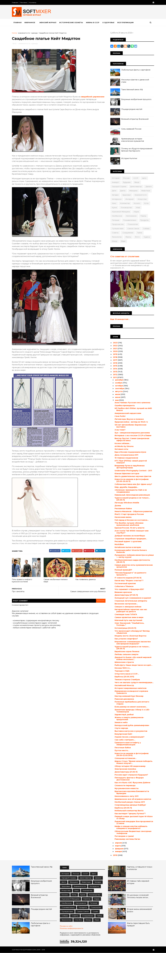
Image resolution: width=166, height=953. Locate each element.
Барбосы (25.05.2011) (124, 677)
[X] (122, 46)
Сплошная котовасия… (125, 758)
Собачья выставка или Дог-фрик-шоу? (133, 484)
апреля (118, 843)
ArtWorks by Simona (124, 446)
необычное (117, 216)
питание (115, 220)
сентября (120, 388)
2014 (115, 369)
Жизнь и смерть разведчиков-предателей (129, 718)
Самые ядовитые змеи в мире (129, 617)
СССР (135, 178)
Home (14, 33)
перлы (143, 216)
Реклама (23, 2)
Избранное (29, 22)
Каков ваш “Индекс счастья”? (129, 580)
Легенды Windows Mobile (127, 503)
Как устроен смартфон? (126, 639)
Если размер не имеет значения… (131, 707)
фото (137, 237)
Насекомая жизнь (123, 517)
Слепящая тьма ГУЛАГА (126, 614)
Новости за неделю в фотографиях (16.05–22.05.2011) (132, 754)
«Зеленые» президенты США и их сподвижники (131, 491)
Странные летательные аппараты (131, 601)
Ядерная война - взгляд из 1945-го (131, 422)
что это (78, 920)
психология (133, 224)
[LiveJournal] (128, 46)
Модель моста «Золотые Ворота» (131, 636)
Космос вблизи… (123, 443)
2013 (115, 372)
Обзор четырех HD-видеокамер (130, 766)
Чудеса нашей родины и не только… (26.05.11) (132, 648)
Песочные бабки (123, 747)
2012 (115, 374)
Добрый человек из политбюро (130, 536)
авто (144, 178)
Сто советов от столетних (124, 256)
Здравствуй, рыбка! (124, 714)
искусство (142, 199)
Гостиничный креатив (125, 583)
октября (119, 386)
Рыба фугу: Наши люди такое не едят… (133, 665)
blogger (100, 600)
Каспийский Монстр (124, 685)
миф (138, 207)
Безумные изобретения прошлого (136, 99)
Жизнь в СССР (92, 22)
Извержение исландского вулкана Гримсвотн (131, 692)
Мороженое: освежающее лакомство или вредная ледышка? (133, 643)
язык (123, 241)
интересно (117, 199)
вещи (137, 182)
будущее (127, 182)
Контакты (32, 2)
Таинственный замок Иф (132, 89)
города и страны (119, 186)
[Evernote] (132, 46)
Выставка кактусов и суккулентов (131, 731)
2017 (115, 360)
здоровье (126, 195)
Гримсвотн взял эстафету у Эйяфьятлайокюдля (128, 744)
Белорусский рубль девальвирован (132, 725)
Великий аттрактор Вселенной (135, 119)
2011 (115, 377)
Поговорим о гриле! (124, 836)
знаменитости (24, 33)
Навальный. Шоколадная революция (132, 495)
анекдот (115, 182)
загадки (115, 195)
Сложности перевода (125, 785)
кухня (114, 207)
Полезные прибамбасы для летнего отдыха (132, 703)
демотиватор (136, 186)
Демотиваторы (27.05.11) (126, 595)
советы (115, 233)
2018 (115, 357)
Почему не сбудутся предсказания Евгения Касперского (136, 149)
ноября (119, 383)
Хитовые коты (121, 449)
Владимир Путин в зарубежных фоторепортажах (130, 467)
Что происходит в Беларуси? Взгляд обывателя (132, 632)
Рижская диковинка (124, 699)
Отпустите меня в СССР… (127, 674)
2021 (115, 348)
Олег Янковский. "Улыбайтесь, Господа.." (129, 624)
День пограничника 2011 (126, 455)
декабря (119, 380)
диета (122, 191)
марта (118, 846)
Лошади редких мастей (131, 109)
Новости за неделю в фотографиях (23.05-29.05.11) (132, 480)
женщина (133, 191)
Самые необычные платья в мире (55, 580)
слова (95, 911)
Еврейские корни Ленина (127, 651)
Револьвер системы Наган (127, 839)
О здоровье (108, 22)
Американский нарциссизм (128, 413)
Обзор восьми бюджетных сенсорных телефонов (133, 832)
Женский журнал (47, 22)
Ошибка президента (125, 405)
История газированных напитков (130, 688)
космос (137, 203)
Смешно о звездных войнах (128, 607)
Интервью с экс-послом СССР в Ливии (133, 435)
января (118, 851)
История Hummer (129, 158)
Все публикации (125, 22)
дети (114, 191)
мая (117, 400)
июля (118, 394)
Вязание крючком (123, 592)
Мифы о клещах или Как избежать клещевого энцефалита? (131, 827)
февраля (119, 849)
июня (118, 397)
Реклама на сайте (66, 926)
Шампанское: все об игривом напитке (133, 799)
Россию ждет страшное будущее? (131, 775)
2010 (115, 855)
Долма (118, 506)
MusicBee (119, 544)
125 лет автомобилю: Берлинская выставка (130, 426)
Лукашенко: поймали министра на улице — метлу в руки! (134, 556)
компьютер (125, 203)
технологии (117, 237)
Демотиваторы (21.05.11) (126, 772)
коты (146, 203)
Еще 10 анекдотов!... (120, 319)
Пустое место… (122, 750)
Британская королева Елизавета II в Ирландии (132, 792)
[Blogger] (125, 46)
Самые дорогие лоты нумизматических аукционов (134, 566)
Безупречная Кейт (123, 734)
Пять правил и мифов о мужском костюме (22, 580)
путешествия (117, 228)
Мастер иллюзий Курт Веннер (129, 696)
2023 (115, 343)
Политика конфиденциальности (71, 928)
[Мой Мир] (118, 46)
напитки (86, 899)
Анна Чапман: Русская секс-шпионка (132, 402)
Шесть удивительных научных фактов (133, 476)
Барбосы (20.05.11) (123, 808)
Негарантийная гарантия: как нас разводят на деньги (131, 610)
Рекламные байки (123, 508)
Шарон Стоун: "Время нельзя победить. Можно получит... (134, 762)
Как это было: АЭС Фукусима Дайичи (132, 782)
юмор (114, 241)
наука (136, 212)
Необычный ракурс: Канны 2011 (130, 802)
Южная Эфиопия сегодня (127, 473)
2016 (115, 363)
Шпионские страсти (124, 662)
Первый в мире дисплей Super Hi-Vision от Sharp (134, 817)
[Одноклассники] (115, 46)
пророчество (118, 224)
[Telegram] (135, 46)
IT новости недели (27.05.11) (128, 578)
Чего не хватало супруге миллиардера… (134, 682)
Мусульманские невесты (127, 788)
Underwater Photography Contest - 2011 (133, 471)
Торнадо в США (122, 671)
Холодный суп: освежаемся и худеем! (133, 598)
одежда (34, 33)
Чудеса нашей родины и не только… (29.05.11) (132, 499)
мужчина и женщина (121, 212)
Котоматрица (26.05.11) (125, 628)
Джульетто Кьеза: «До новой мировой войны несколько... (133, 658)
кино (114, 203)
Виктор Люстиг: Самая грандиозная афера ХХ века (132, 439)
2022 (115, 346)
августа (119, 391)
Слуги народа (121, 728)
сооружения (127, 233)
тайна (139, 233)
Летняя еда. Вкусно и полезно (129, 419)
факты (128, 237)
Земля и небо (121, 722)
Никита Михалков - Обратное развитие (133, 511)
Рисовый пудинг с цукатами (128, 541)
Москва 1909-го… (123, 668)
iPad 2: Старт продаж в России (129, 514)
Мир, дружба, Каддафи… (126, 487)
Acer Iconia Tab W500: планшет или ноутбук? (132, 532)
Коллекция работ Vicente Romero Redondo (131, 551)
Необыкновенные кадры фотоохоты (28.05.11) (132, 561)
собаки (146, 228)
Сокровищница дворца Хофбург (130, 805)
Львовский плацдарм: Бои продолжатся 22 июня (134, 822)
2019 (115, 354)
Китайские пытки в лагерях (128, 547)
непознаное (131, 216)
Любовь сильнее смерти (126, 654)
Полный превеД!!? (123, 570)
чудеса (147, 237)
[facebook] (153, 2)
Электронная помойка (125, 769)
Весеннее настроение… (126, 604)
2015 (115, 366)
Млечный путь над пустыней (128, 620)
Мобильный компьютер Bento (129, 811)
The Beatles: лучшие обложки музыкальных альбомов (129, 524)
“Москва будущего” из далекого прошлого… (130, 574)
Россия (126, 178)
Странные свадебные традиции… (131, 539)
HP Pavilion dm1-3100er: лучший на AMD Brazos (133, 409)
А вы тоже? (120, 430)
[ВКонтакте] (111, 46)
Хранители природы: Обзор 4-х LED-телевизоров (132, 711)
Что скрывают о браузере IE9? (129, 589)
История (115, 178)
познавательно (129, 220)
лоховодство (126, 207)
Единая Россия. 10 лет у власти (129, 528)
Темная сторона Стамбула (127, 679)
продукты (144, 220)
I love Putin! (120, 416)
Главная (15, 2)
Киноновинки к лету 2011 (126, 796)
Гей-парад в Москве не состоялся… (132, 520)
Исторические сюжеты (71, 22)
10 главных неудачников (126, 458)
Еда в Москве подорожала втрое (130, 452)
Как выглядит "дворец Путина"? (130, 813)
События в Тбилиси (124, 586)
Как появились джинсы (85, 579)
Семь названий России (131, 129)
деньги (149, 186)
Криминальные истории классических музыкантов (132, 140)
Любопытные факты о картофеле (135, 70)
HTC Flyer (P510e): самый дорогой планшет (131, 462)
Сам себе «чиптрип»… (125, 740)
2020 (115, 351)
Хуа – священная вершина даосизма (132, 433)
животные (145, 191)
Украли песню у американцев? (129, 737)
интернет (130, 199)
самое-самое (133, 228)
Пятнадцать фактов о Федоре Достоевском (129, 779)
